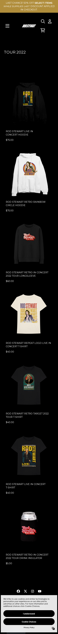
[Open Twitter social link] (25, 591)
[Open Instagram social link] (32, 591)
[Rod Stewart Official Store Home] (28, 25)
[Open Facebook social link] (18, 591)
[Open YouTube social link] (39, 591)
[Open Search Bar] (42, 21)
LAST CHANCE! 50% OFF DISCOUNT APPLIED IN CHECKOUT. (29, 6)
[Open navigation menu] (7, 25)
